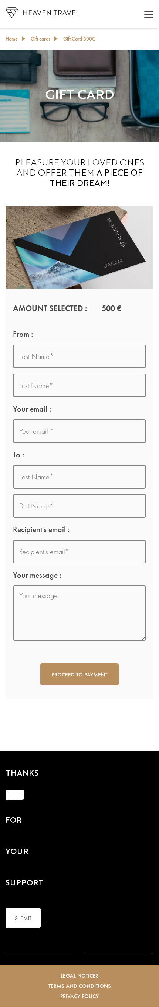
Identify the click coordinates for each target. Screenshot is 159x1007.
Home (12, 39)
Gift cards (40, 39)
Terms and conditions (79, 986)
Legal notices (80, 975)
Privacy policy (79, 996)
